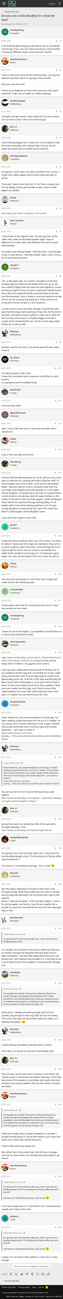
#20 (60, 712)
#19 (60, 652)
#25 (60, 928)
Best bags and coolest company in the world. (24, 213)
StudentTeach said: (11, 763)
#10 (60, 368)
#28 (60, 1069)
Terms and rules (9, 1287)
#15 (60, 536)
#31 (60, 1227)
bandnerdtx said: (10, 989)
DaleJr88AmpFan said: (12, 934)
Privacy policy (24, 1287)
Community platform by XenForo (25, 1292)
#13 (60, 449)
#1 (60, 41)
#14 (60, 472)
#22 (60, 819)
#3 (60, 111)
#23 (60, 848)
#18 (60, 626)
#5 (60, 167)
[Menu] (4, 3)
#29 (60, 1104)
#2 (60, 70)
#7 (60, 231)
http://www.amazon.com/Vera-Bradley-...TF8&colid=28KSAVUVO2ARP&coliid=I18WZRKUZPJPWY (31, 735)
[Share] (56, 41)
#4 (60, 137)
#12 (60, 423)
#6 (60, 208)
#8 (60, 276)
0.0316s (41, 1296)
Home (41, 1287)
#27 (60, 1040)
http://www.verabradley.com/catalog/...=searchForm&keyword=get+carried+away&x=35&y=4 (31, 799)
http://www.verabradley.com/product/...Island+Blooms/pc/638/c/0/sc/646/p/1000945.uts (31, 659)
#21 (60, 757)
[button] (61, 1296)
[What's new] (59, 3)
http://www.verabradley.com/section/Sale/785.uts (26, 830)
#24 (60, 884)
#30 (60, 1176)
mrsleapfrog (9, 24)
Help (34, 1287)
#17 (60, 600)
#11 (60, 400)
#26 (60, 983)
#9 (60, 342)
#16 (60, 574)
